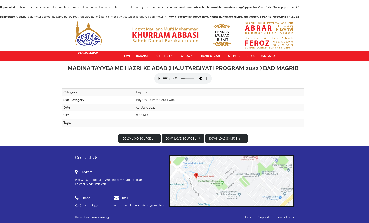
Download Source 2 (181, 138)
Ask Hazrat (269, 55)
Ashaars (187, 55)
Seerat (233, 55)
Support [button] (263, 217)
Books (250, 55)
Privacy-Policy (285, 217)
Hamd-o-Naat (211, 55)
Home (127, 55)
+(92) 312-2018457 (86, 205)
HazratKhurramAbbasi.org (92, 217)
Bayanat (142, 55)
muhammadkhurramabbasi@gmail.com (140, 205)
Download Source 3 (224, 138)
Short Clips (165, 55)
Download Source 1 (138, 138)
